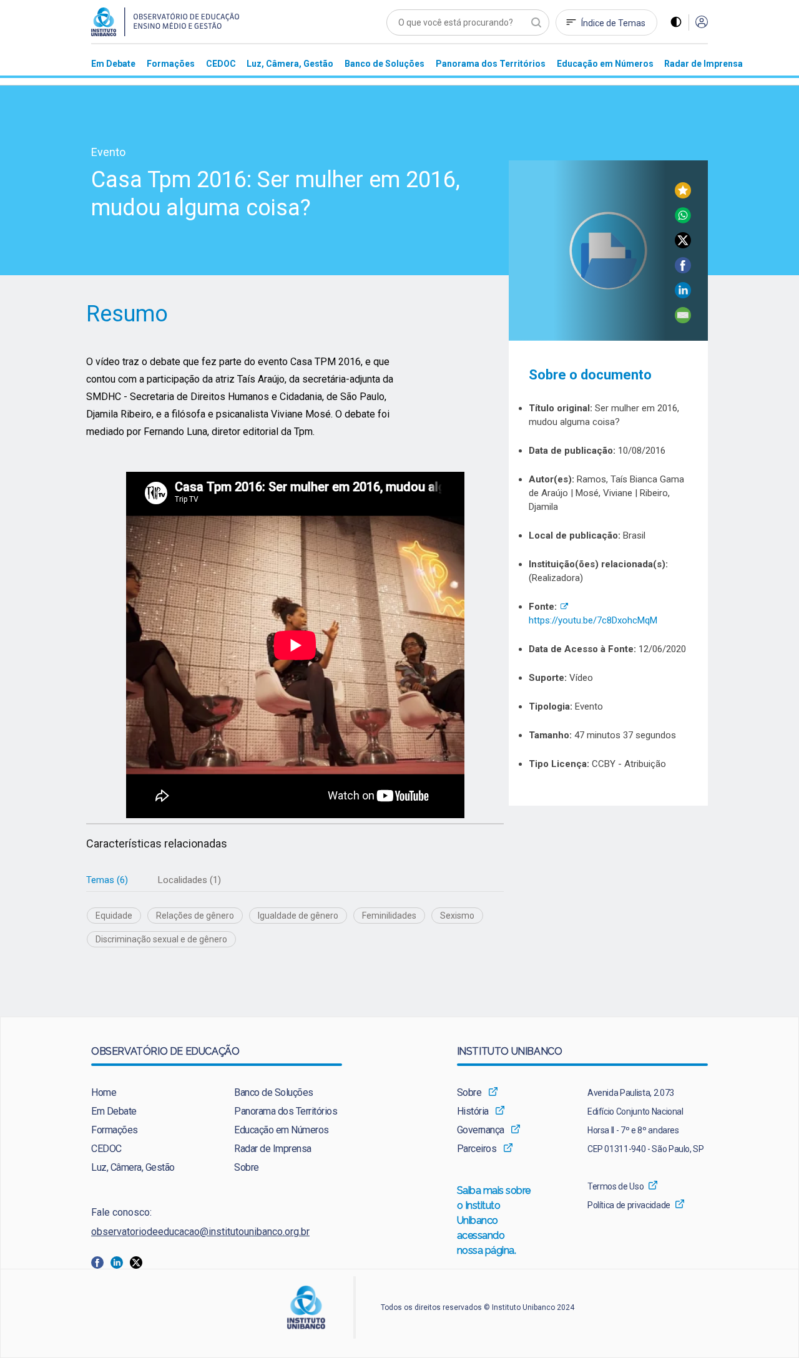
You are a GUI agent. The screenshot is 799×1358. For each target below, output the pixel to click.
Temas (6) (107, 880)
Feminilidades (389, 916)
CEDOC (106, 1149)
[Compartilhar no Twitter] (683, 245)
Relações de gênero (195, 916)
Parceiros (477, 1149)
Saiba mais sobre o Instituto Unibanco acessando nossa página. (494, 1220)
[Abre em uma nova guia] (100, 1262)
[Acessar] (701, 23)
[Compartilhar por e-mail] (683, 320)
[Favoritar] (683, 195)
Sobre (246, 1167)
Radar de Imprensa (272, 1149)
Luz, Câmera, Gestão (133, 1167)
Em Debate (114, 1111)
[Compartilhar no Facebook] (683, 270)
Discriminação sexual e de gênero (161, 939)
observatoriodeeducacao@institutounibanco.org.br (200, 1232)
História (473, 1111)
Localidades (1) (189, 880)
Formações (114, 1130)
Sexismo (457, 916)
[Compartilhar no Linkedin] (683, 295)
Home (103, 1092)
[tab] (107, 880)
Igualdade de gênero (298, 916)
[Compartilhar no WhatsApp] (683, 220)
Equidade (114, 916)
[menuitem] (113, 63)
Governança (480, 1130)
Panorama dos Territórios (285, 1111)
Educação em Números (281, 1130)
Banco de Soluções (273, 1092)
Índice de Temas (613, 23)
